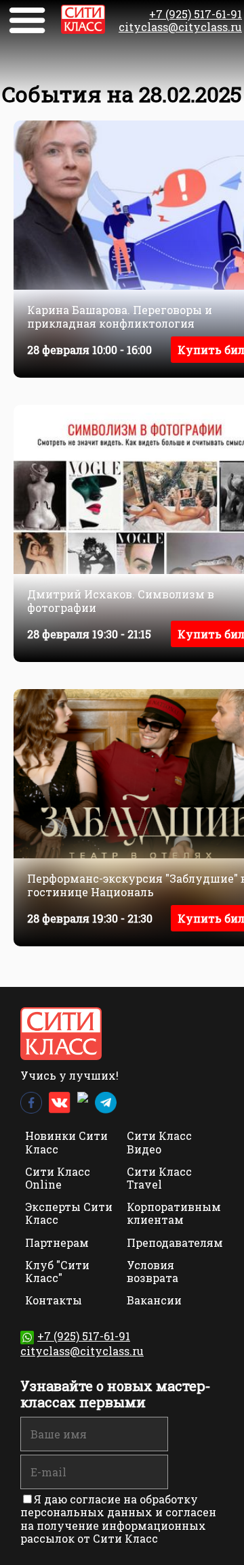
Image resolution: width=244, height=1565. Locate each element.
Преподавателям (175, 1242)
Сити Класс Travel (159, 1177)
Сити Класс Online (57, 1177)
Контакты (53, 1300)
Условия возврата (152, 1271)
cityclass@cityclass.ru (180, 27)
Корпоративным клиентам (174, 1213)
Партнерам (57, 1242)
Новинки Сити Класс (66, 1141)
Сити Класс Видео (159, 1141)
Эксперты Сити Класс (69, 1213)
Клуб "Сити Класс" (57, 1271)
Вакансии (154, 1300)
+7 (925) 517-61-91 (195, 14)
